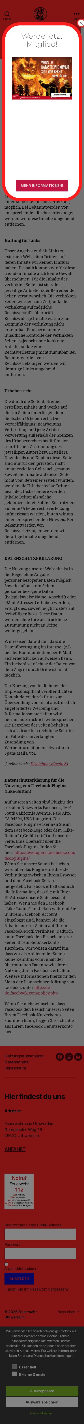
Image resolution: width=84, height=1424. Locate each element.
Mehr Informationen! (42, 185)
